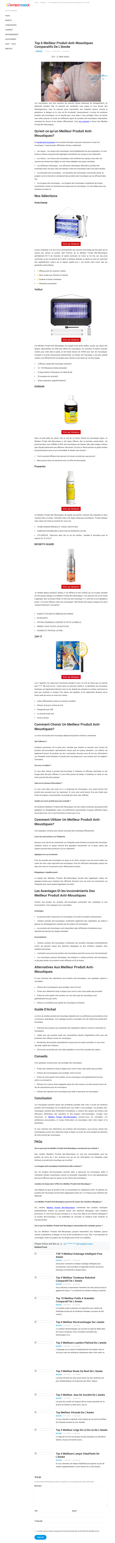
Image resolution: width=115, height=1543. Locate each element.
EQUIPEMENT (10, 39)
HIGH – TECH (10, 44)
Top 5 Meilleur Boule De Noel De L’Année (79, 1371)
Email (74, 1511)
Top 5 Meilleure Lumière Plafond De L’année (81, 1342)
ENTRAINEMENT (11, 34)
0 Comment (65, 51)
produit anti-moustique (46, 142)
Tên (36, 1511)
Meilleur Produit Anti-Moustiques (62, 1117)
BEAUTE (8, 20)
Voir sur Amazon (71, 244)
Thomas (47, 51)
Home (7, 16)
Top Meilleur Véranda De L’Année (75, 1412)
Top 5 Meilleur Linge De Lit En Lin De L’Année (81, 1429)
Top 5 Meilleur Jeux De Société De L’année (80, 1394)
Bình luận (38, 1486)
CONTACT (9, 30)
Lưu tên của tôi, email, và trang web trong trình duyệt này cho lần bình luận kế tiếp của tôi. (68, 1531)
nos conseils (84, 121)
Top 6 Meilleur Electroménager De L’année (80, 1322)
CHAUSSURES (11, 25)
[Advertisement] (70, 24)
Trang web (38, 1521)
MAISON (8, 49)
